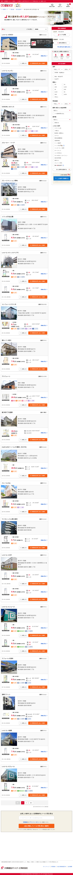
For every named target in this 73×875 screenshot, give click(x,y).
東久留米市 (19, 9)
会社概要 (70, 866)
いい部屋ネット (4, 9)
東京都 (12, 9)
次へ (49, 45)
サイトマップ (46, 866)
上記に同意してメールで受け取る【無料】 (36, 826)
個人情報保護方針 (61, 866)
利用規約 (53, 866)
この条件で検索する (63, 178)
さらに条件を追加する (61, 169)
